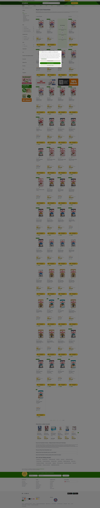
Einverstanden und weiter (50, 63)
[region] (50, 59)
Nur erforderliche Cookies (50, 65)
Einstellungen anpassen (50, 60)
